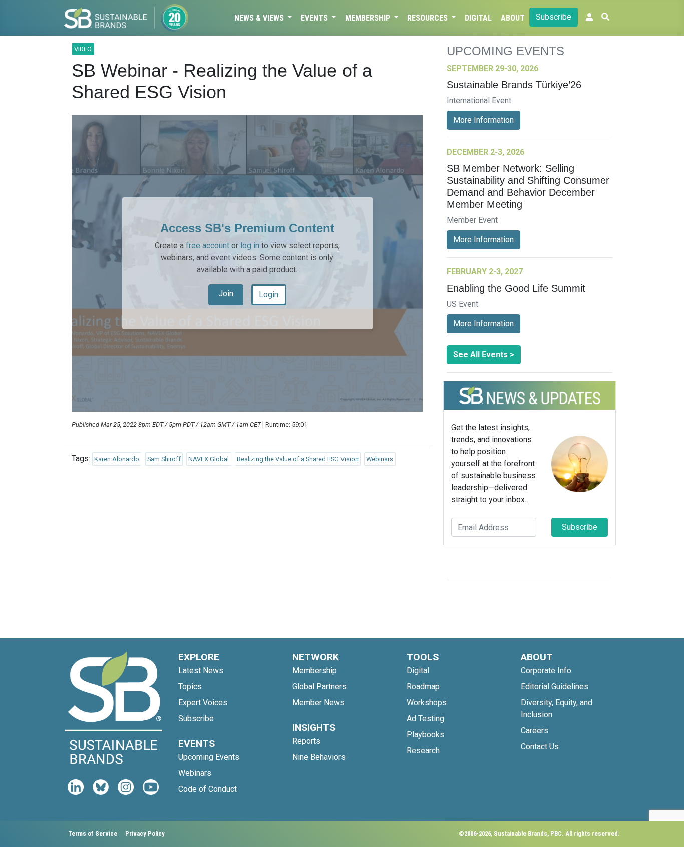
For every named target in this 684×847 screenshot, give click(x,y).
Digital (478, 18)
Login (268, 294)
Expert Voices (202, 702)
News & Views (260, 18)
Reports (306, 741)
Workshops (427, 702)
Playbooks (425, 734)
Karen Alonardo (116, 459)
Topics (190, 686)
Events (315, 18)
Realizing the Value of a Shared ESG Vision (298, 459)
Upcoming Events (208, 757)
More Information (483, 120)
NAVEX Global (208, 459)
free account (207, 245)
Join (225, 293)
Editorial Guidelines (554, 686)
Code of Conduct (207, 789)
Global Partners (319, 686)
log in (249, 245)
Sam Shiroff (164, 459)
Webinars (379, 459)
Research (423, 750)
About (513, 18)
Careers (534, 730)
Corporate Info (546, 670)
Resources (428, 18)
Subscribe (553, 17)
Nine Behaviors (319, 757)
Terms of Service (92, 833)
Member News (318, 702)
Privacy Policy (145, 833)
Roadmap (423, 686)
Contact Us (540, 746)
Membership (368, 18)
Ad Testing (425, 718)
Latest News (200, 670)
